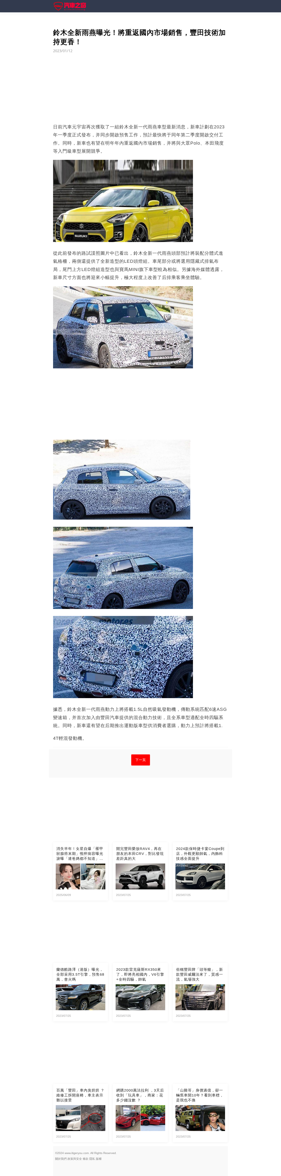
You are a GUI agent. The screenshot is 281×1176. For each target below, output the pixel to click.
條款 (85, 1158)
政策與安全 (74, 1158)
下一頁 (140, 760)
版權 (99, 1158)
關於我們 (61, 1158)
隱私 (92, 1158)
